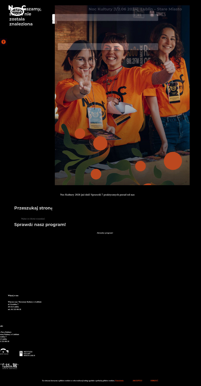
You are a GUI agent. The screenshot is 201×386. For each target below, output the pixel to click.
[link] (3, 41)
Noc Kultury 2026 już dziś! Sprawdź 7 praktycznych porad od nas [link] (97, 194)
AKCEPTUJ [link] (137, 381)
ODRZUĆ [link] (154, 381)
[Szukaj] (105, 219)
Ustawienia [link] (119, 381)
